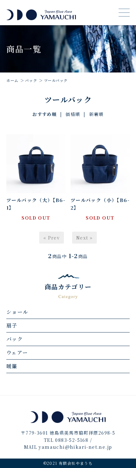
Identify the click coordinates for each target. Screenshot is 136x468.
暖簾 (11, 366)
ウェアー (17, 352)
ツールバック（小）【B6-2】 (100, 204)
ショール (17, 311)
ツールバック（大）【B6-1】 (35, 204)
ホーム (12, 80)
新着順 (96, 114)
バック (31, 80)
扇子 (11, 325)
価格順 (72, 114)
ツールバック (56, 80)
